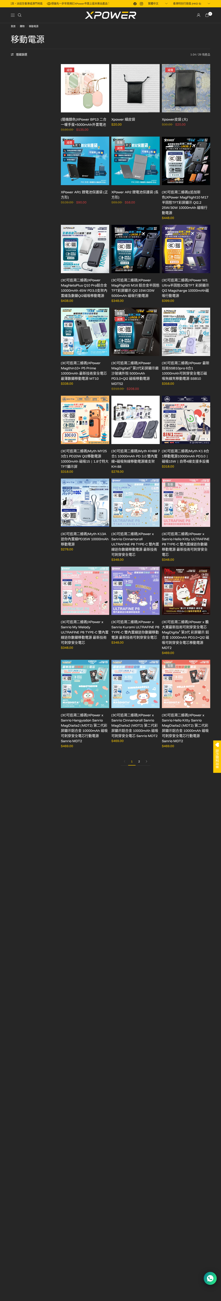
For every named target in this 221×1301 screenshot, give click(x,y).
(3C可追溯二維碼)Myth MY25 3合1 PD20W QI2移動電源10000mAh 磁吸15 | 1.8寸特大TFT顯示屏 (85, 459)
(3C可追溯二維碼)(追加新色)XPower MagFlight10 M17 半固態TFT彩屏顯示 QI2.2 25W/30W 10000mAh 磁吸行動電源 (185, 202)
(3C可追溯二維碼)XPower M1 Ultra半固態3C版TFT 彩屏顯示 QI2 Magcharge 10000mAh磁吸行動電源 (185, 288)
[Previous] (64, 88)
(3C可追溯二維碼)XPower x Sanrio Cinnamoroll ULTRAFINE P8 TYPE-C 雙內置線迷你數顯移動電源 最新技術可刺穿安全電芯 (135, 544)
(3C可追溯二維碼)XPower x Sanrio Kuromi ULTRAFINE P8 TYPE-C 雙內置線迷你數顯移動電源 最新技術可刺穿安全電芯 (135, 629)
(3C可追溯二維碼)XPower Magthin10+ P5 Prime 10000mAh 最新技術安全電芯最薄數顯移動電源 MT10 (84, 371)
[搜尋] (19, 15)
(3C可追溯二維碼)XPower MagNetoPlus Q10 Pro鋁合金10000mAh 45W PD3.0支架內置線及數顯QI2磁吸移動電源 (84, 288)
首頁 (13, 26)
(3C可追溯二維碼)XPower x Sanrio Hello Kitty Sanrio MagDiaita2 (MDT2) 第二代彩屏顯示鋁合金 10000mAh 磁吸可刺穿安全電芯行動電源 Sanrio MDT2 (185, 728)
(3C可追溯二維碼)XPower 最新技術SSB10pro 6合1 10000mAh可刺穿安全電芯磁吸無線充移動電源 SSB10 (185, 371)
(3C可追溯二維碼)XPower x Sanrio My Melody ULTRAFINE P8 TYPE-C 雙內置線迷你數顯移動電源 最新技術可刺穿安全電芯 (85, 632)
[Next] (106, 88)
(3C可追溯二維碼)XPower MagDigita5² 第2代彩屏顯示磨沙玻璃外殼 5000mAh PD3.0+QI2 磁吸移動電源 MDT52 (135, 373)
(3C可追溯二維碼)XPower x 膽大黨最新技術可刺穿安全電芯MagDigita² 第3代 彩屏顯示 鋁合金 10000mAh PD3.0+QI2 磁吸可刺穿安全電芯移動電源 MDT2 (185, 635)
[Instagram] (141, 3)
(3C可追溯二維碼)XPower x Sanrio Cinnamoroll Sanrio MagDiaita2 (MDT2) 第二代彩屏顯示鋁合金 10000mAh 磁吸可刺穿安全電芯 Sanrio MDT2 (134, 725)
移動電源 (33, 26)
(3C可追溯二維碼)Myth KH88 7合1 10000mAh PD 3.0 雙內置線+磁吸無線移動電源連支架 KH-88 (135, 459)
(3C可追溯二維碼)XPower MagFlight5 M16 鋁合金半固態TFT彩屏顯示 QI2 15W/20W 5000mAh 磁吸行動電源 (135, 288)
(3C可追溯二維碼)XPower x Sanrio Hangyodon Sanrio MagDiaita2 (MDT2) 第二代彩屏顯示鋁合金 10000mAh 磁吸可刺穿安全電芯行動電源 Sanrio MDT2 (84, 728)
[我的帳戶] (198, 15)
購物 (22, 26)
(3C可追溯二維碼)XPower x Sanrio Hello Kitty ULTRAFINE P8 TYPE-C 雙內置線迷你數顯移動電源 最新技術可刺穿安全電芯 (186, 544)
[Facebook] (135, 3)
